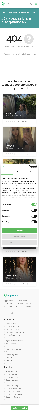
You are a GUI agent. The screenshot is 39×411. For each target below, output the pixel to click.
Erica (33, 12)
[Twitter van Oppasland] (8, 313)
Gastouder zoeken (12, 329)
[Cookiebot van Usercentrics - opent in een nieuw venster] (28, 166)
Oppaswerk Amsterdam (14, 388)
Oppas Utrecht (11, 383)
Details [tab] (19, 172)
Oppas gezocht (13, 12)
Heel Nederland (11, 371)
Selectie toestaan (19, 236)
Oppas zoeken (11, 324)
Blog (7, 346)
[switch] (34, 210)
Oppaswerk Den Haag (13, 391)
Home (3, 12)
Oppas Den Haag (12, 386)
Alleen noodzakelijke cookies (19, 243)
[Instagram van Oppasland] (12, 313)
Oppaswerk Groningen (13, 397)
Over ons (9, 352)
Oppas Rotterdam (12, 377)
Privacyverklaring (12, 343)
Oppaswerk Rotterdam (14, 400)
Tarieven (9, 358)
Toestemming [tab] (6, 172)
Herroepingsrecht (12, 355)
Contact (8, 338)
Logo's (8, 363)
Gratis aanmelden (19, 408)
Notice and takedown (13, 349)
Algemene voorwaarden (14, 341)
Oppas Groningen (12, 374)
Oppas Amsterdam (12, 380)
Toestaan (20, 230)
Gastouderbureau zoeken (15, 332)
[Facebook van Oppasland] (5, 313)
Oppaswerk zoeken (12, 326)
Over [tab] (32, 172)
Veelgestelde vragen (13, 335)
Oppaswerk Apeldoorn (14, 394)
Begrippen (9, 360)
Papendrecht (25, 12)
